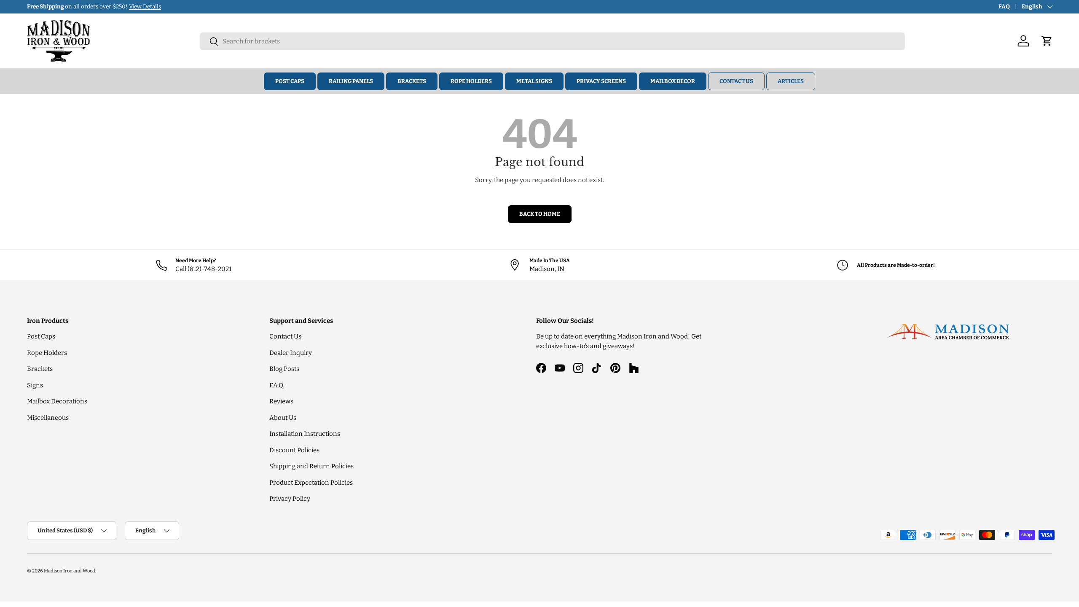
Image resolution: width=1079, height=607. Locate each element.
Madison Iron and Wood (69, 571)
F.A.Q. (276, 385)
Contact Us (736, 81)
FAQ (1004, 6)
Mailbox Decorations (57, 401)
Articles (791, 81)
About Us (282, 418)
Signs (35, 385)
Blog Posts (284, 369)
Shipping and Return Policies (311, 466)
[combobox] (552, 41)
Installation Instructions (304, 434)
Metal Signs (534, 81)
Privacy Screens (601, 81)
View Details (145, 6)
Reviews (281, 401)
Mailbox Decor (672, 81)
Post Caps (289, 81)
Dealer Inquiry (290, 353)
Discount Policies (294, 450)
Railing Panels (351, 81)
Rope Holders (471, 81)
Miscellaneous (48, 418)
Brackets (411, 81)
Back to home (539, 214)
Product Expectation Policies (311, 482)
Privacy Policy (289, 498)
